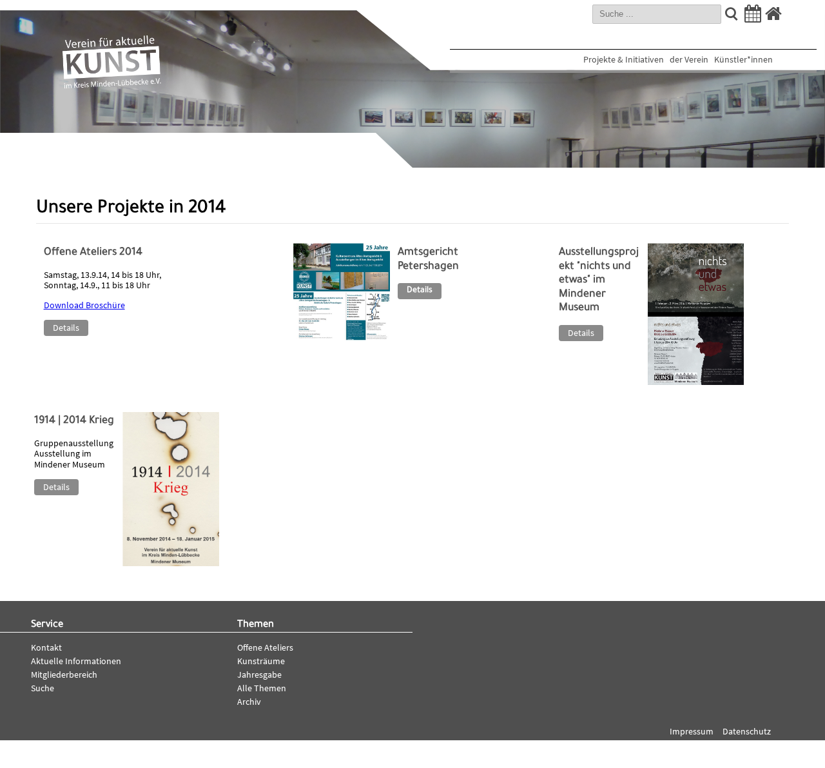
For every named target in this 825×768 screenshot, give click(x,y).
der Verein (689, 59)
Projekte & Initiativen (623, 59)
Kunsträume (261, 661)
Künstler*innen (743, 59)
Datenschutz (747, 731)
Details (66, 327)
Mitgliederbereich (64, 674)
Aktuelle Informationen (76, 661)
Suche (42, 688)
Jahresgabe (259, 674)
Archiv (249, 701)
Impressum (691, 731)
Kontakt (46, 647)
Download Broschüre (84, 305)
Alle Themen (261, 688)
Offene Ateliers (265, 647)
